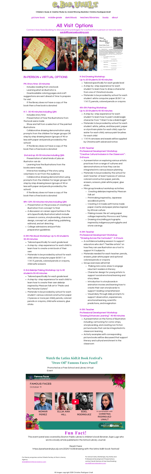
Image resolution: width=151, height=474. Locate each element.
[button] (89, 17)
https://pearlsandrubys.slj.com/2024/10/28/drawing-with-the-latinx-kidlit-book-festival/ (76, 449)
